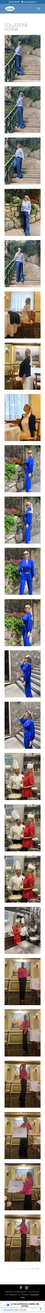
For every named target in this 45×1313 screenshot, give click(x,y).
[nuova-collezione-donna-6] (23, 1107)
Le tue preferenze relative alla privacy (25, 1305)
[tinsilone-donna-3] (23, 697)
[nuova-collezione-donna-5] (23, 1004)
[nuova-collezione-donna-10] (23, 1209)
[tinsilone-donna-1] (23, 338)
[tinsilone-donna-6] (23, 543)
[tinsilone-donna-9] (23, 184)
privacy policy (34, 1294)
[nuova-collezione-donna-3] (23, 1158)
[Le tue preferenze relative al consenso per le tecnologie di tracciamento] (41, 1308)
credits (23, 1297)
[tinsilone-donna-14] (23, 440)
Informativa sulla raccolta (15, 1310)
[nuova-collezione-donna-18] (23, 799)
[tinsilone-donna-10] (23, 81)
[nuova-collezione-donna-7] (23, 1261)
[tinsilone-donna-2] (23, 389)
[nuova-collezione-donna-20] (23, 902)
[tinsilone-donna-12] (23, 286)
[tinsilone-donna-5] (23, 491)
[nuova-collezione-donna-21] (23, 953)
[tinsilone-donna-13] (23, 235)
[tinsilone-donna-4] (23, 748)
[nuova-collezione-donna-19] (23, 851)
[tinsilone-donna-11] (23, 133)
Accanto (35, 1268)
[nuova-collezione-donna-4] (23, 1056)
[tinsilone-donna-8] (23, 645)
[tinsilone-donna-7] (23, 594)
